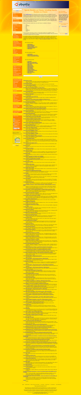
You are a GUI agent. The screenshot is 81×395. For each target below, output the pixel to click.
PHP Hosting (29, 48)
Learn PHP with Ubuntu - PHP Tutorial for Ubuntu (32, 255)
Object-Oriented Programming (16, 82)
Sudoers (14, 95)
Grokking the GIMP (16, 106)
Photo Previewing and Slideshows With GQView (32, 170)
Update (14, 29)
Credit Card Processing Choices (29, 277)
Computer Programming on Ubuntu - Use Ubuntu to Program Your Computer (37, 246)
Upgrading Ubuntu (26, 153)
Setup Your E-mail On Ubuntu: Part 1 (30, 142)
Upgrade (14, 30)
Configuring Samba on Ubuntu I (29, 226)
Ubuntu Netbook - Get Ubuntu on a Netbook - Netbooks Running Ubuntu (37, 280)
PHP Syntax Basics (31, 72)
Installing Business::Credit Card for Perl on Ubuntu (32, 269)
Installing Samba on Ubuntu (28, 223)
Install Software (15, 41)
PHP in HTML (30, 64)
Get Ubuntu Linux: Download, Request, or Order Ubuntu (33, 87)
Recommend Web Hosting (32, 46)
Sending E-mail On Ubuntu (28, 148)
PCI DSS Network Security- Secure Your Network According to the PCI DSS (37, 326)
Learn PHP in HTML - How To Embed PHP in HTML (33, 311)
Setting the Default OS (17, 100)
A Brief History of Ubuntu (28, 105)
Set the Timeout (15, 101)
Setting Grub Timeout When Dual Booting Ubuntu (32, 122)
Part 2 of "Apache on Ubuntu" (45, 38)
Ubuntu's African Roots (27, 83)
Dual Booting (15, 28)
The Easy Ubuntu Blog (27, 217)
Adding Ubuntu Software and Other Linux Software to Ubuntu (34, 108)
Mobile (24, 380)
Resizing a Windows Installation (29, 101)
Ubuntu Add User (26, 368)
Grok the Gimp (15, 53)
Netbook (14, 34)
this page (17, 145)
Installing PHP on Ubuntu (28, 206)
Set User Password (16, 46)
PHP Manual (15, 107)
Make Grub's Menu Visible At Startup (30, 127)
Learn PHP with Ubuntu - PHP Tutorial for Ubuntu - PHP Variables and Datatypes (38, 264)
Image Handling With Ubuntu (28, 164)
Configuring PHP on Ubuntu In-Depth (30, 212)
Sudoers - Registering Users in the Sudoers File (32, 320)
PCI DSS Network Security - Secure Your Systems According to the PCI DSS (37, 332)
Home (18, 1)
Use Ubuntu (48, 1)
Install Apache (30, 44)
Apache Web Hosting (27, 304)
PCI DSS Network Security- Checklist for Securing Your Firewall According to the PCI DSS (40, 329)
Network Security (16, 74)
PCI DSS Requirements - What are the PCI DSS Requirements (35, 324)
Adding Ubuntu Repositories (28, 110)
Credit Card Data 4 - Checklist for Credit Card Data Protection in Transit (36, 349)
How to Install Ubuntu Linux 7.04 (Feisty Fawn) (32, 116)
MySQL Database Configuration (29, 201)
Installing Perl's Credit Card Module (16, 70)
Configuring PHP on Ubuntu (28, 209)
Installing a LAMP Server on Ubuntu (30, 220)
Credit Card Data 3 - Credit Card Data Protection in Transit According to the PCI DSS (39, 345)
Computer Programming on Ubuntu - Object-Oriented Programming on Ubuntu (38, 252)
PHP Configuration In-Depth (32, 63)
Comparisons (15, 15)
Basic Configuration (31, 45)
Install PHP (29, 61)
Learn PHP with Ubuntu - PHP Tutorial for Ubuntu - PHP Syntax (35, 288)
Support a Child (15, 112)
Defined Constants (30, 69)
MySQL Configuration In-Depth (33, 55)
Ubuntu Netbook (16, 36)
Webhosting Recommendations (16, 62)
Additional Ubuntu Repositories (29, 113)
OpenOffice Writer (26, 361)
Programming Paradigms (17, 79)
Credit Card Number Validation (16, 68)
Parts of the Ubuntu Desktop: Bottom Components (32, 135)
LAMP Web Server (16, 58)
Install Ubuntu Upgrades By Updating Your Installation (33, 156)
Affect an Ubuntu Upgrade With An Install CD (31, 158)
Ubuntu (66, 33)
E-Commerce (59, 1)
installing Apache (28, 14)
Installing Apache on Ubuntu (28, 181)
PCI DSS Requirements (17, 73)
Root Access (15, 94)
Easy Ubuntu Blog (16, 21)
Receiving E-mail (26, 145)
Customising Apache (31, 47)
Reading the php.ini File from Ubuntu (30, 214)
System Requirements (17, 25)
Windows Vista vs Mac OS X (28, 93)
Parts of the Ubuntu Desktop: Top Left (30, 130)
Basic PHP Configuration (32, 62)
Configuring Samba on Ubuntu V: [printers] (31, 239)
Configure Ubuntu (26, 175)
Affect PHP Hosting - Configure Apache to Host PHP (33, 314)
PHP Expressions (30, 66)
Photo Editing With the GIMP (28, 167)
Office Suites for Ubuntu (27, 150)
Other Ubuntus (15, 16)
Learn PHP (15, 86)
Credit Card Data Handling (17, 75)
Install (14, 27)
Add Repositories (16, 42)
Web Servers (53, 1)
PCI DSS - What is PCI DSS (28, 317)
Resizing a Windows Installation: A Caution (31, 243)
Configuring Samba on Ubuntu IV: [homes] (31, 236)
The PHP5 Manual (16, 87)
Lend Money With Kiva (17, 111)
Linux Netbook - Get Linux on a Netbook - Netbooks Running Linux (35, 283)
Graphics (14, 52)
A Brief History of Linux (27, 80)
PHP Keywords (30, 65)
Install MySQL (30, 54)
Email (14, 49)
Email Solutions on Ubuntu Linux (29, 355)
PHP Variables (30, 67)
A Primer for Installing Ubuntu (28, 138)
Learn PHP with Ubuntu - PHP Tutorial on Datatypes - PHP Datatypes (36, 267)
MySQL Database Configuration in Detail (30, 204)
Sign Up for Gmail (26, 352)
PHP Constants (30, 68)
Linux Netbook (15, 35)
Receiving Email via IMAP (28, 161)
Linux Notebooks (65, 1)
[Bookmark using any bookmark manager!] (17, 116)
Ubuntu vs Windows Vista (28, 91)
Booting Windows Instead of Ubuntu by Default (32, 118)
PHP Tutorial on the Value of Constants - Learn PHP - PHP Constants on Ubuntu (38, 296)
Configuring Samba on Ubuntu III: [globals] (31, 232)
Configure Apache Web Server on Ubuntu (31, 192)
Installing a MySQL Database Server (30, 198)
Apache (14, 59)
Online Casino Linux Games (30, 1)
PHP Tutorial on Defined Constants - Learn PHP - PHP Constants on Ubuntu (37, 299)
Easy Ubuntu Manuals (27, 364)
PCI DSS (14, 72)
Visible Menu (15, 99)
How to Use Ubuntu (27, 178)
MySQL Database (16, 60)
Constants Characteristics (32, 70)
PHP (14, 83)
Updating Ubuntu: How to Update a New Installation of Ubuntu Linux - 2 (36, 99)
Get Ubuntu (15, 24)
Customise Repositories (17, 43)
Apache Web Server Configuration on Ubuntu (31, 195)
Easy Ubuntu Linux (28, 387)
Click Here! (60, 21)
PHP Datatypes (30, 71)
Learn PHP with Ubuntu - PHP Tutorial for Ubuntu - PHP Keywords (35, 258)
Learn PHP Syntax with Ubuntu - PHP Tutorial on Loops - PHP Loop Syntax (37, 291)
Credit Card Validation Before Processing (31, 273)
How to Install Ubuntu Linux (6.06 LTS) (30, 96)
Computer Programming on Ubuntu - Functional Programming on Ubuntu (37, 249)
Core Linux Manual (16, 105)
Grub (14, 98)
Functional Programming (17, 80)
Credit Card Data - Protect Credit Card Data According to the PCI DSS (36, 339)
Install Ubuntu (22, 1)
